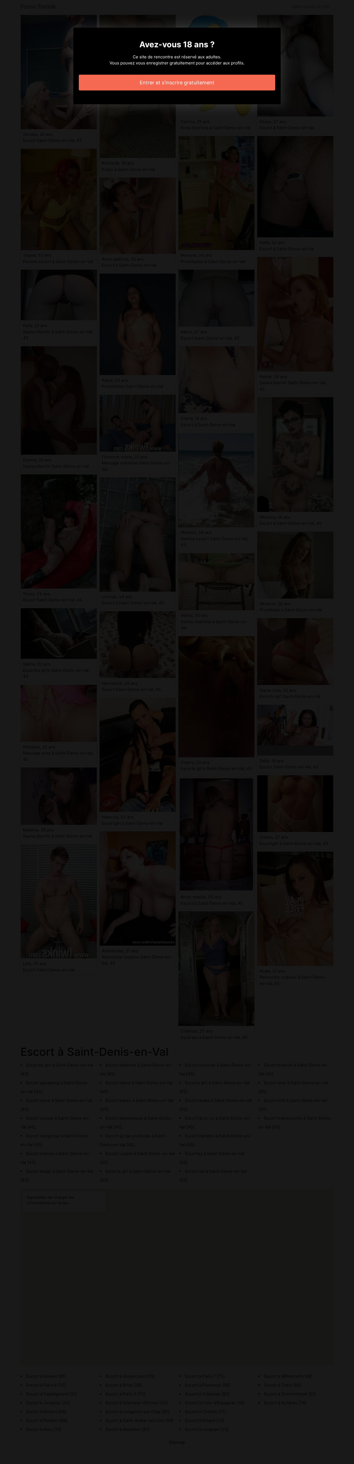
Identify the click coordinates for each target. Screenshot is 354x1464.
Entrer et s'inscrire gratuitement (177, 82)
